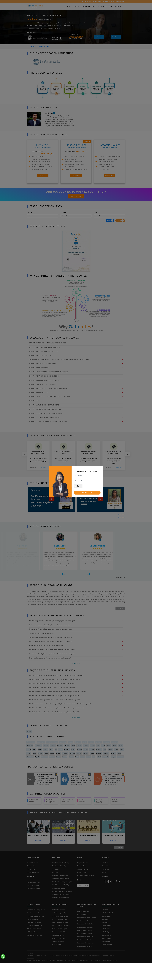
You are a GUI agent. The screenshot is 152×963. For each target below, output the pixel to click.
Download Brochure (87, 492)
